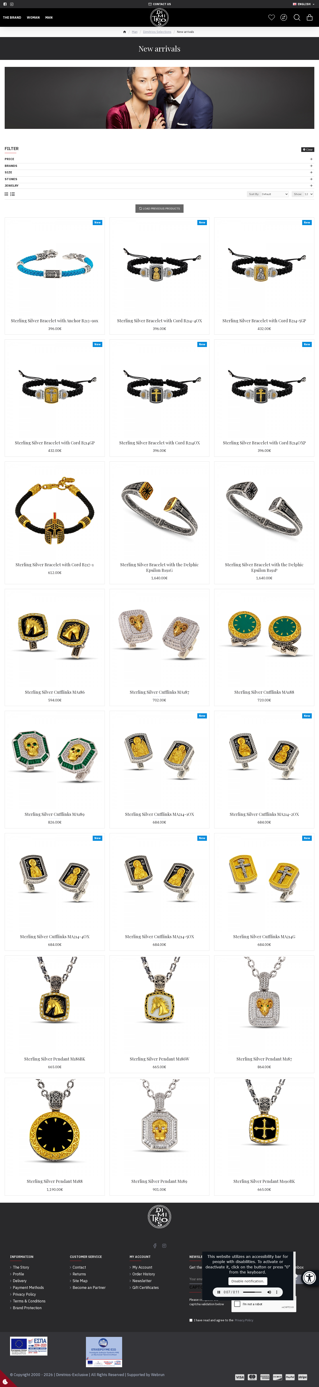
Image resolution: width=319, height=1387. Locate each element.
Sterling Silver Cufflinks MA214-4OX (54, 936)
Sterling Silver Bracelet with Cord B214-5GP (264, 320)
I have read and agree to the (223, 1320)
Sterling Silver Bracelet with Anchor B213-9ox (54, 320)
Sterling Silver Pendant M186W (159, 1059)
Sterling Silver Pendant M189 (159, 1181)
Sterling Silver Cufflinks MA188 (264, 692)
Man (135, 32)
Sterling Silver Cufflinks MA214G (264, 936)
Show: (298, 194)
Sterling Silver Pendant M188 (55, 1181)
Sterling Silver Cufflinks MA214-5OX (159, 936)
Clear (309, 149)
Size (8, 172)
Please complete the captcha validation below (206, 1302)
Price (9, 159)
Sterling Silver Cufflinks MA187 (159, 692)
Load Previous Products (161, 208)
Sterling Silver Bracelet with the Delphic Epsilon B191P (264, 567)
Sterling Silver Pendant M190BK (264, 1181)
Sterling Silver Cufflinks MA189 (55, 814)
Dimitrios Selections (157, 32)
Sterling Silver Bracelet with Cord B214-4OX (159, 320)
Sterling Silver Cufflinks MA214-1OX (159, 814)
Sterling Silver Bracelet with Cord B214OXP (264, 443)
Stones (11, 179)
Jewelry (11, 186)
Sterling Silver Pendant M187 (264, 1059)
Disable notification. (247, 1281)
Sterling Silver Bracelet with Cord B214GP (55, 443)
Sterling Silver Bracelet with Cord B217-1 (55, 564)
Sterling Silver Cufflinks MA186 (55, 692)
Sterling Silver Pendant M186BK (54, 1059)
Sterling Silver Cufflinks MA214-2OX (264, 814)
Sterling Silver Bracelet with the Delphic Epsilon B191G (159, 567)
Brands (11, 166)
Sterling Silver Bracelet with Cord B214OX (159, 443)
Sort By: (254, 194)
